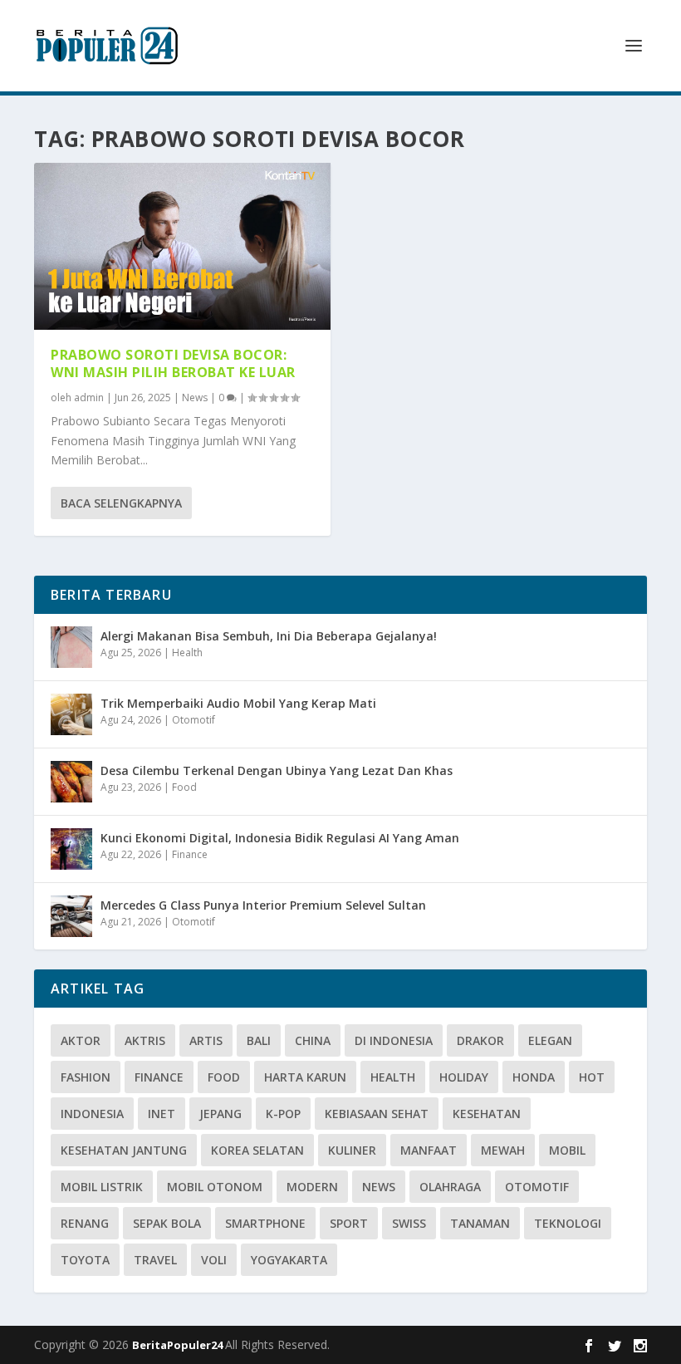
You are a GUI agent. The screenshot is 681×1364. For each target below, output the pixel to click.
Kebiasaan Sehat (377, 1113)
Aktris (145, 1040)
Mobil (567, 1150)
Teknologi (567, 1223)
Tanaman (480, 1223)
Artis (206, 1040)
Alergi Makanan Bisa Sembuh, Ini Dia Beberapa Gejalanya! (268, 636)
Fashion (85, 1077)
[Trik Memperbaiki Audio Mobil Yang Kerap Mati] (71, 714)
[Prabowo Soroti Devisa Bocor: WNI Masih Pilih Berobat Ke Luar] (182, 246)
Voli (214, 1260)
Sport (349, 1223)
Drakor (480, 1040)
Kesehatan (487, 1113)
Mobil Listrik (102, 1187)
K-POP (283, 1113)
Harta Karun (305, 1077)
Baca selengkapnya (121, 503)
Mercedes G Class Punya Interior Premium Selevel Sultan (263, 905)
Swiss (409, 1223)
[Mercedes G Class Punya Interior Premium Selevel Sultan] (71, 916)
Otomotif (193, 720)
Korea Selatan (257, 1150)
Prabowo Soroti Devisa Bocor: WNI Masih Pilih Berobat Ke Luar (173, 363)
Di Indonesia (394, 1040)
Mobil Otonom (214, 1187)
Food (184, 787)
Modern (312, 1187)
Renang (85, 1223)
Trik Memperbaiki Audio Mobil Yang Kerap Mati (238, 703)
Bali (259, 1040)
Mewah (503, 1150)
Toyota (85, 1260)
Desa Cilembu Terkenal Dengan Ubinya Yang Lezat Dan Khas (276, 770)
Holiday (463, 1077)
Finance (190, 854)
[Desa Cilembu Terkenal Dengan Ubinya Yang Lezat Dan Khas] (71, 781)
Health (187, 652)
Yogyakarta (289, 1260)
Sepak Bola (167, 1223)
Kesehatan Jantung (124, 1150)
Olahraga (450, 1187)
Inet (161, 1113)
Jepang (220, 1113)
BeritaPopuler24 (178, 1344)
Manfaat (428, 1150)
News (195, 397)
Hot (592, 1077)
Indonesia (92, 1113)
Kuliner (352, 1150)
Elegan (550, 1040)
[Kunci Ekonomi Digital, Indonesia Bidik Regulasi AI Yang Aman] (71, 849)
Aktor (80, 1040)
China (313, 1040)
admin (89, 397)
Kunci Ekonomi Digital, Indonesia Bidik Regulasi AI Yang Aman (279, 838)
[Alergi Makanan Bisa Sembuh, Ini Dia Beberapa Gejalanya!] (71, 647)
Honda (533, 1077)
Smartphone (265, 1223)
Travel (155, 1260)
